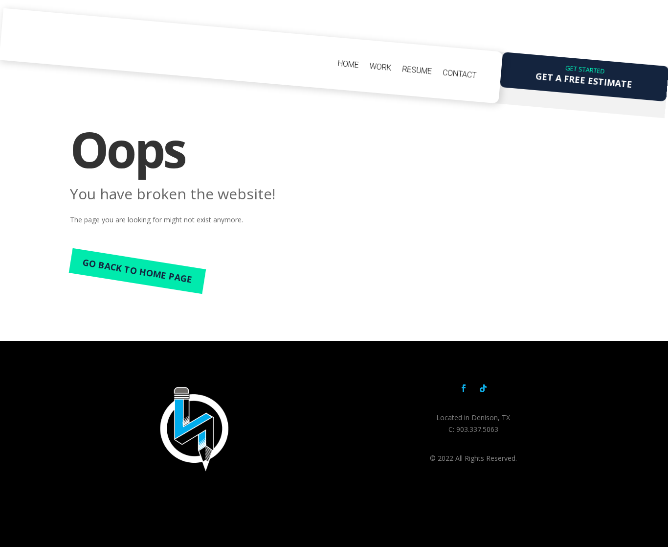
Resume (416, 70)
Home (348, 64)
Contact (459, 74)
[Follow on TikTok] (483, 388)
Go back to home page (137, 270)
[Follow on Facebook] (463, 388)
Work (380, 66)
